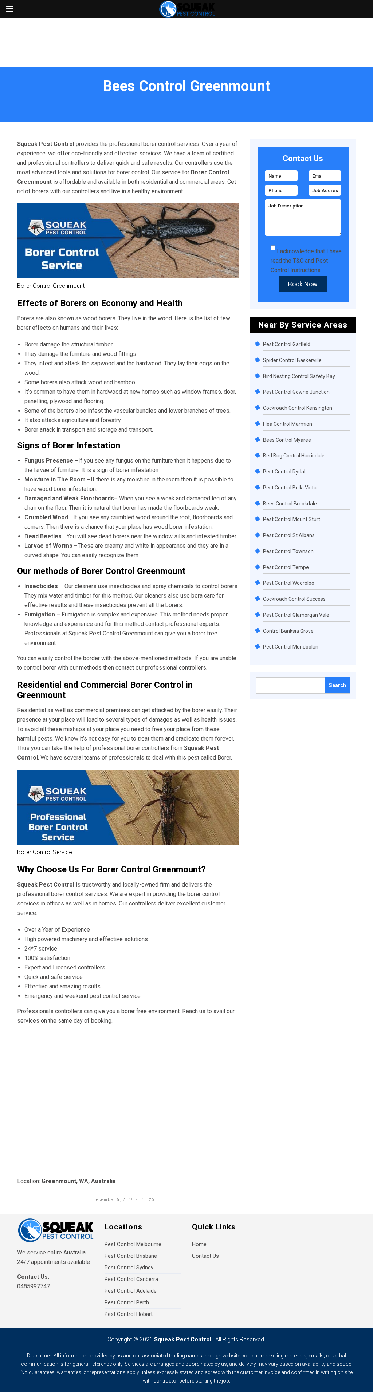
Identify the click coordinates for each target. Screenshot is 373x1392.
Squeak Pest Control (182, 1339)
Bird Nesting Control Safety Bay (299, 376)
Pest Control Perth (127, 1302)
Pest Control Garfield (286, 344)
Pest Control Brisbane (131, 1256)
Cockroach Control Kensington (297, 408)
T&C (298, 260)
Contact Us (205, 1256)
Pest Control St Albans (289, 535)
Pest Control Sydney (129, 1267)
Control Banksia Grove (288, 631)
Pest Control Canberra (131, 1279)
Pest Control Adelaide (131, 1291)
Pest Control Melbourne (133, 1244)
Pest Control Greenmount (121, 633)
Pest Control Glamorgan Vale (296, 615)
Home (18, 99)
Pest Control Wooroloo (288, 583)
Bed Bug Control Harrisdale (294, 456)
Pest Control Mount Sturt (291, 519)
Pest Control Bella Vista (290, 488)
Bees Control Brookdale (290, 504)
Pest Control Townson (288, 551)
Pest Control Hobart (129, 1314)
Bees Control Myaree (287, 440)
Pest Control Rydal (284, 472)
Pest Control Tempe (286, 567)
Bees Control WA (53, 99)
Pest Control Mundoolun (290, 647)
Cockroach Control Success (294, 599)
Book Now (303, 284)
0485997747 (33, 1286)
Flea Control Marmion (287, 424)
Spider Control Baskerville (292, 360)
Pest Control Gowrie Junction (296, 392)
